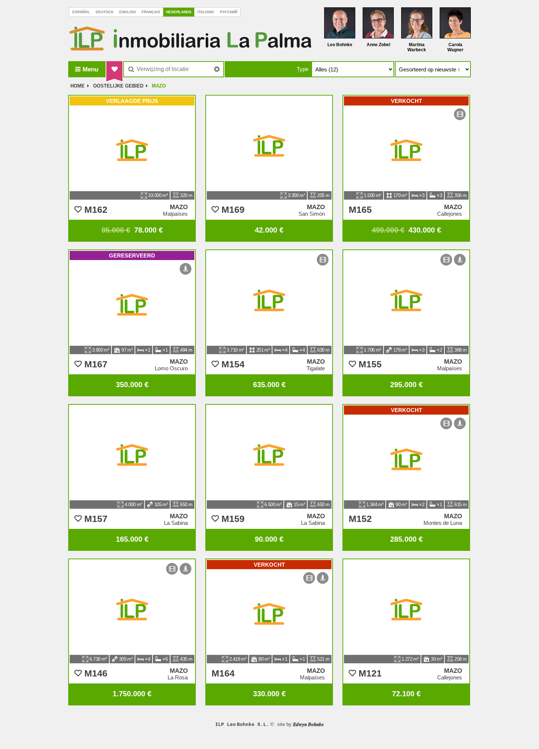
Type (302, 69)
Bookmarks (114, 69)
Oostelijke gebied (118, 86)
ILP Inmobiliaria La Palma (190, 38)
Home (77, 86)
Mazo (159, 86)
